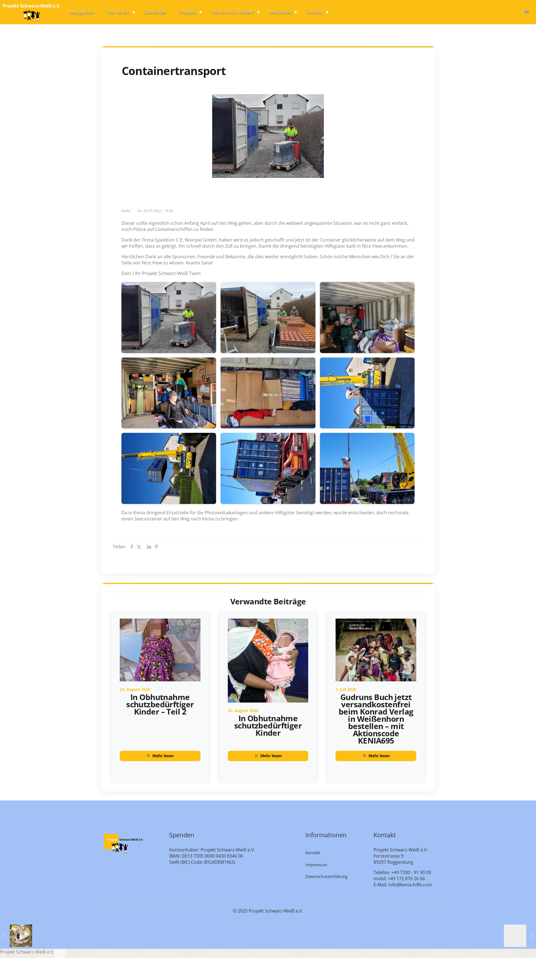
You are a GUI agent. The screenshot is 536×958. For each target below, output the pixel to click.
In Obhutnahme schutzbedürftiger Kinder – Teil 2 (160, 704)
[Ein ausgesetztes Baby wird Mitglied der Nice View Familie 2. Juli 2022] (520, 936)
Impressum (316, 864)
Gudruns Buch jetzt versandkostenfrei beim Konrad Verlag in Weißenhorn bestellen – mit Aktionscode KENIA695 (376, 719)
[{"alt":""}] (168, 317)
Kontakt (312, 852)
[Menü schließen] (60, 953)
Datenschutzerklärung (326, 876)
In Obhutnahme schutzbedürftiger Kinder (268, 725)
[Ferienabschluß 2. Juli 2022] (16, 936)
